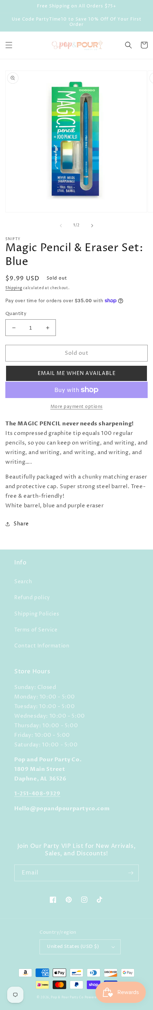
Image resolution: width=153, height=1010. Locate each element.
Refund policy (32, 597)
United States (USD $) (73, 946)
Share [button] (21, 523)
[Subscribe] (130, 873)
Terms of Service (36, 630)
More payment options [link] (77, 407)
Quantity (15, 313)
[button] (9, 45)
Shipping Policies (36, 614)
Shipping (13, 288)
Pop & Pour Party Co (67, 997)
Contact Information (41, 645)
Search (23, 581)
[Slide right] (92, 225)
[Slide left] (61, 225)
